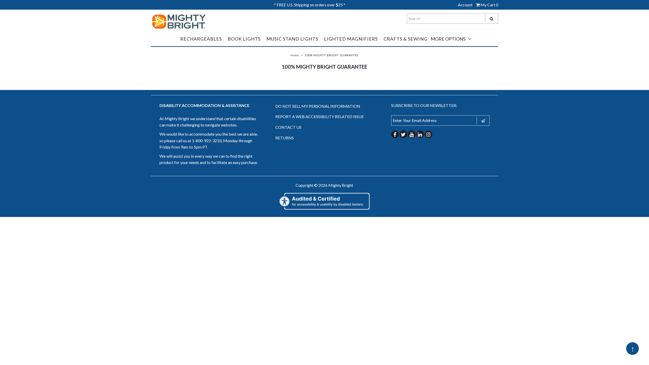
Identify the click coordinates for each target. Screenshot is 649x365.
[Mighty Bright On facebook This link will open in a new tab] (395, 134)
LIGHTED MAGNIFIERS (351, 39)
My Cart (489, 4)
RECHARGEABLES (201, 39)
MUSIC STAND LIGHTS (292, 39)
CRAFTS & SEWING (405, 39)
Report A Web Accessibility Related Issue (319, 116)
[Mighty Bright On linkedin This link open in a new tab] (420, 134)
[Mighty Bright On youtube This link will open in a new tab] (412, 134)
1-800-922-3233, (207, 140)
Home (295, 55)
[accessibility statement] (324, 208)
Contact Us (288, 127)
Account (465, 4)
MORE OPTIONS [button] (448, 39)
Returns (284, 137)
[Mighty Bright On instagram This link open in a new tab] (428, 134)
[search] (491, 19)
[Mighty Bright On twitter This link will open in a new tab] (403, 134)
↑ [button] (633, 348)
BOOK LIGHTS (244, 39)
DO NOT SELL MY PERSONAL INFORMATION (317, 106)
